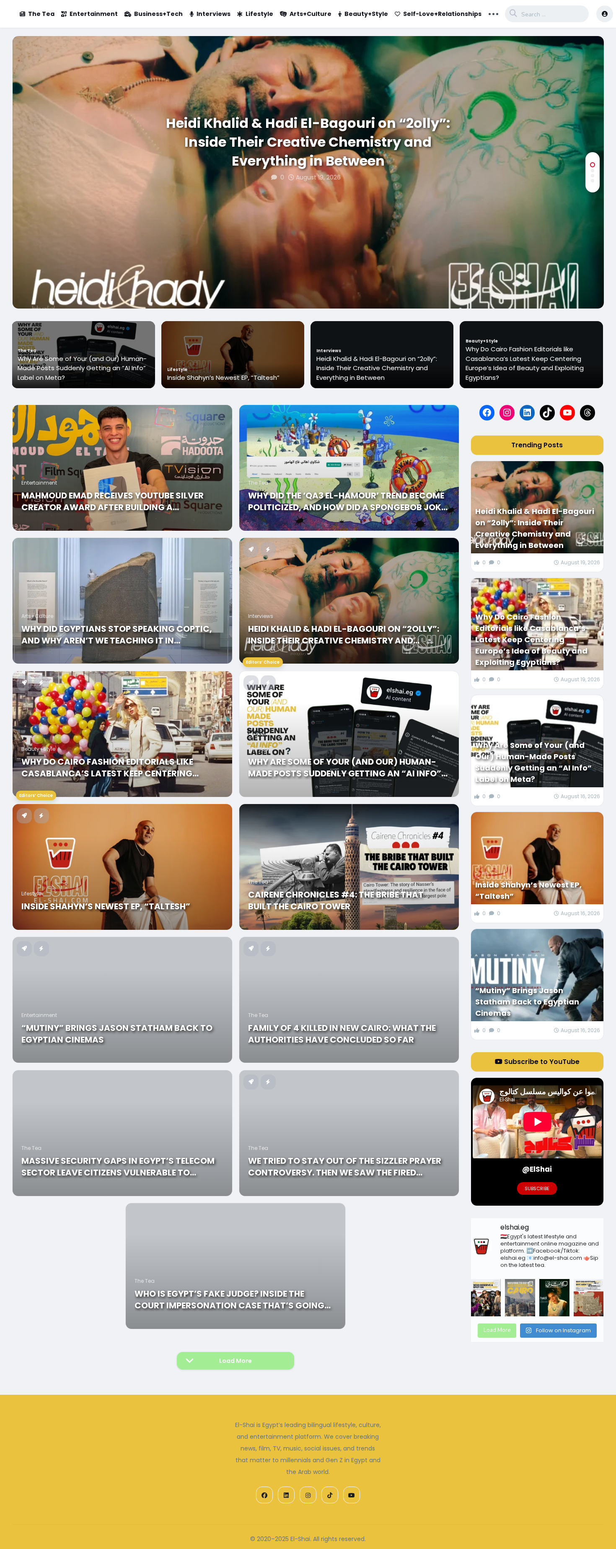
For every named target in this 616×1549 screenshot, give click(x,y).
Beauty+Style (366, 14)
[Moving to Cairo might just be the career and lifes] (520, 1298)
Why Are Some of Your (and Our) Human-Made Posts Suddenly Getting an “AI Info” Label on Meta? (530, 368)
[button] (592, 164)
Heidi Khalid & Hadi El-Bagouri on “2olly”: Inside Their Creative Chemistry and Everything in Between (308, 142)
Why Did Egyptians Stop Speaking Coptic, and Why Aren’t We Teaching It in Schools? (116, 634)
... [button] (493, 13)
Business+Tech (158, 14)
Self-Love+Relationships (442, 14)
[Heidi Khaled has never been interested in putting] (554, 1298)
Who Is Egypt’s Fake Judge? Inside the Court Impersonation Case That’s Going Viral (229, 1299)
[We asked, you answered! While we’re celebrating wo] (486, 1298)
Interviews (213, 14)
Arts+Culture (310, 14)
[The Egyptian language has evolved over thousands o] (589, 1298)
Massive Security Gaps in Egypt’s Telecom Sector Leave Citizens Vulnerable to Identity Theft (118, 1166)
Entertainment (94, 14)
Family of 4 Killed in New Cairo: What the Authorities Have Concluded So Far (342, 1034)
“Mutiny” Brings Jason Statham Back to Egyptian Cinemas (116, 1034)
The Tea (41, 14)
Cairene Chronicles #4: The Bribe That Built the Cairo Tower (336, 900)
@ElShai (537, 1169)
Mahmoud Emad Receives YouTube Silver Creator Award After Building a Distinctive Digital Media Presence (112, 501)
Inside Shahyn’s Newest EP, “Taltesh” (74, 377)
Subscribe (537, 1188)
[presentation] (592, 281)
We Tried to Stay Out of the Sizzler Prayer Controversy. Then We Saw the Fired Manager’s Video (344, 1166)
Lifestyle (259, 14)
